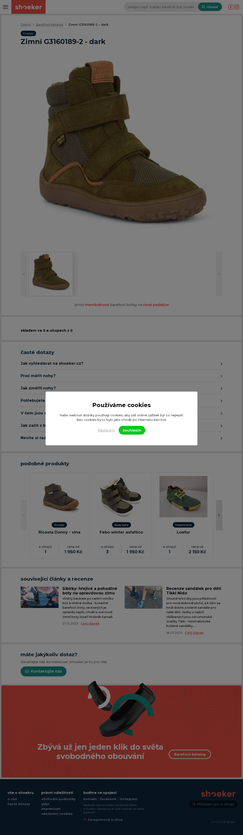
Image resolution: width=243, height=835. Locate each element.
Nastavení (106, 430)
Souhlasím (132, 430)
